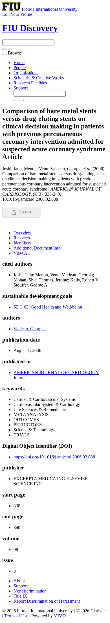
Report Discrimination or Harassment (47, 601)
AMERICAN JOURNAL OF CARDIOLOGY (56, 372)
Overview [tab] (22, 232)
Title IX (20, 596)
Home (19, 62)
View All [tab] (22, 253)
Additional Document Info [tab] (37, 248)
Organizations (26, 72)
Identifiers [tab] (22, 243)
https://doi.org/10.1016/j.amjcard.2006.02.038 (54, 456)
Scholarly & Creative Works (39, 77)
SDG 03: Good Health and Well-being (48, 307)
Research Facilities (30, 82)
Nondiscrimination (30, 591)
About (19, 580)
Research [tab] (22, 237)
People (20, 67)
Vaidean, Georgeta (30, 328)
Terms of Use (16, 615)
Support (21, 88)
